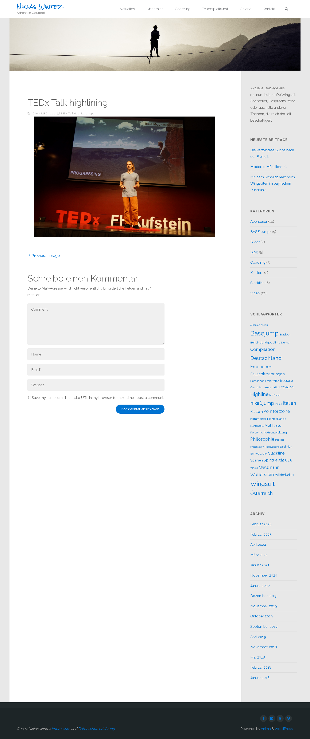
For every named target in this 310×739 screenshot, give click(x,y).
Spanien (256, 460)
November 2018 (263, 647)
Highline (259, 394)
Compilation (263, 349)
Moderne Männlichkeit (268, 167)
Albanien (255, 325)
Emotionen (261, 366)
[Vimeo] (288, 718)
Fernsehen (257, 380)
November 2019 (263, 606)
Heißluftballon (283, 387)
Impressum (61, 729)
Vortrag (254, 468)
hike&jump (262, 403)
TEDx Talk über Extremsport (78, 113)
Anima (265, 729)
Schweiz (256, 453)
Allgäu (264, 325)
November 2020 (263, 575)
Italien (289, 403)
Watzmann (269, 467)
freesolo (286, 381)
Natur (277, 425)
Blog (254, 252)
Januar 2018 (260, 678)
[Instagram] (271, 718)
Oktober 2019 (261, 616)
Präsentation (257, 446)
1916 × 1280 (39, 113)
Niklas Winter (39, 6)
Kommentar (258, 418)
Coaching (258, 262)
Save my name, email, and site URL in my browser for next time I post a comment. (98, 398)
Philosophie (262, 439)
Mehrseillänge (276, 418)
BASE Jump (260, 231)
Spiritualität (274, 460)
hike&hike (274, 395)
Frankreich (272, 380)
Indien (278, 404)
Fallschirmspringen (267, 374)
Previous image (45, 255)
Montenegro (257, 426)
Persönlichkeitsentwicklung (268, 432)
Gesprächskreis (260, 387)
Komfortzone (277, 411)
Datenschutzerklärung (96, 729)
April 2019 (258, 637)
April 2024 (258, 544)
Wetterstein (262, 474)
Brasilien (285, 334)
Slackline (257, 283)
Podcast (279, 440)
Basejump (264, 333)
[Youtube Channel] (280, 718)
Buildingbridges (261, 342)
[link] (286, 9)
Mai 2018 (257, 657)
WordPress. (284, 729)
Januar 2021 (259, 565)
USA (288, 460)
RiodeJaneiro (272, 446)
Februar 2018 (260, 667)
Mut (267, 425)
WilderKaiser (284, 475)
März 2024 (259, 555)
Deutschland (266, 358)
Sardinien (286, 446)
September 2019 (264, 626)
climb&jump (281, 342)
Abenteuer (258, 221)
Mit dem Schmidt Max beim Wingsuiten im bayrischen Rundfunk (272, 183)
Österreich (261, 493)
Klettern (256, 273)
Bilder (255, 242)
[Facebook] (263, 718)
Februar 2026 (261, 524)
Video (255, 293)
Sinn (265, 453)
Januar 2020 (260, 585)
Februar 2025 (261, 534)
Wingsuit (262, 483)
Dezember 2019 (263, 596)
